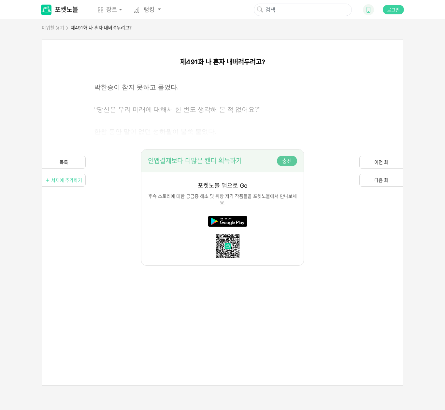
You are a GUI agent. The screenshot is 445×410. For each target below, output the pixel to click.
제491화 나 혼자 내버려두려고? (101, 27)
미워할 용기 (53, 27)
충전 (287, 161)
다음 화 (381, 180)
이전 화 (381, 162)
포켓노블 (66, 10)
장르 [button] (111, 9)
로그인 (393, 9)
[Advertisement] (222, 311)
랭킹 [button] (149, 9)
